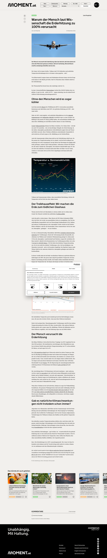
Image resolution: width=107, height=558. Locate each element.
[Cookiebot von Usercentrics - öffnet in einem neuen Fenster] (74, 265)
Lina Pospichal (87, 15)
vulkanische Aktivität (48, 117)
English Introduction (80, 551)
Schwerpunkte (54, 3)
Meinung (65, 3)
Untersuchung (50, 90)
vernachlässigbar (38, 427)
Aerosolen (44, 373)
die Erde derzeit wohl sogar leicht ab (59, 390)
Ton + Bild (75, 3)
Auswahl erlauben (53, 292)
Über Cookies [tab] (72, 268)
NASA (70, 142)
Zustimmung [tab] (35, 268)
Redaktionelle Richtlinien (81, 548)
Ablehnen (36, 292)
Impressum (62, 548)
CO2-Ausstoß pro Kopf (40, 352)
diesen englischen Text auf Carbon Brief (60, 450)
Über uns (55, 6)
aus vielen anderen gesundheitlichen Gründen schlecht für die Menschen (53, 392)
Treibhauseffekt (60, 214)
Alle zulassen (71, 292)
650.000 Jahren (43, 243)
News (45, 3)
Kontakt (61, 545)
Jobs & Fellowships (80, 545)
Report (44, 107)
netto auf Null (61, 365)
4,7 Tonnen (44, 362)
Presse (61, 553)
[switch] (46, 287)
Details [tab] (53, 268)
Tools (44, 6)
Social (85, 3)
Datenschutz (62, 551)
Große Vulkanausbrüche (38, 126)
